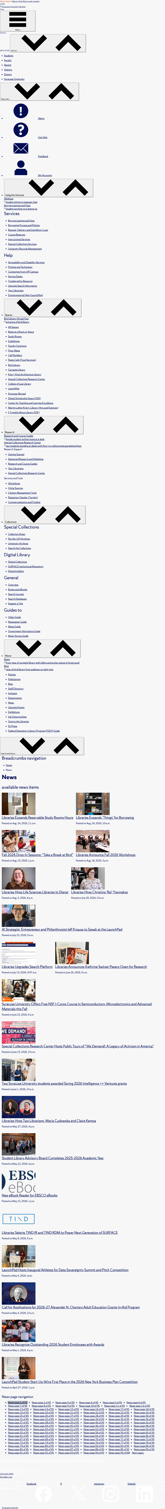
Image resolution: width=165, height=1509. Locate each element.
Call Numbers (15, 355)
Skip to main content (31, 1)
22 (94, 1412)
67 (18, 1439)
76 (94, 1442)
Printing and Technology (20, 267)
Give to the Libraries (18, 721)
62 (43, 1436)
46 (94, 1426)
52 (94, 1429)
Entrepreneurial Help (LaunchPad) (25, 295)
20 (43, 1412)
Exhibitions (14, 341)
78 (144, 1442)
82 (94, 1446)
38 (43, 1422)
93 (68, 1452)
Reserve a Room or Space (21, 331)
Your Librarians (15, 290)
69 (68, 1439)
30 (144, 1416)
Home (9, 765)
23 (119, 1412)
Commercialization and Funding (24, 502)
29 (119, 1416)
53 (119, 1429)
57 (68, 1432)
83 (119, 1446)
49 (18, 1429)
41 (119, 1422)
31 (18, 1419)
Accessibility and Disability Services (26, 262)
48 (144, 1426)
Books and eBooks (17, 589)
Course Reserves (16, 234)
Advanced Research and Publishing (25, 459)
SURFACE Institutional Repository (25, 566)
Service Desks (15, 276)
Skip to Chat (17, 1)
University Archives (18, 543)
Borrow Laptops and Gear (21, 220)
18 (144, 1409)
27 (68, 1416)
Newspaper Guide (17, 622)
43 (18, 1426)
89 (119, 1449)
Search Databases (17, 599)
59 (119, 1432)
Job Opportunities (17, 716)
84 (144, 1446)
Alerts (41, 118)
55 (18, 1432)
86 (43, 1449)
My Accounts (45, 175)
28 (94, 1416)
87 (68, 1449)
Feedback (43, 156)
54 (144, 1429)
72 (144, 1439)
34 (94, 1419)
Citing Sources (15, 488)
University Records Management (25, 248)
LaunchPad (13, 388)
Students (8, 55)
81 (68, 1446)
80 (43, 1446)
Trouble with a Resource (20, 281)
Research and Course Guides (22, 463)
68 (43, 1439)
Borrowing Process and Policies (24, 225)
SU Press (12, 726)
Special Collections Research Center (26, 379)
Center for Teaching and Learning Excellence (30, 403)
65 (119, 1436)
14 (43, 1409)
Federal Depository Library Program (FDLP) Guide (34, 731)
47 (119, 1426)
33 (68, 1419)
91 (18, 1452)
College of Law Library (19, 384)
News (11, 702)
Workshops (14, 483)
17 (119, 1409)
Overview (13, 584)
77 (119, 1442)
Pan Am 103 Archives (19, 538)
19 (18, 1412)
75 (68, 1442)
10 (89, 1406)
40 (94, 1422)
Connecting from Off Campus (23, 271)
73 (18, 1442)
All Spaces (13, 327)
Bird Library (14, 365)
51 (68, 1429)
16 (94, 1409)
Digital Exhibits (16, 571)
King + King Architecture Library (24, 374)
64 (94, 1436)
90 (144, 1449)
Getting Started (16, 454)
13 (18, 1409)
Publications (14, 679)
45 (68, 1426)
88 (94, 1449)
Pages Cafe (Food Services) (22, 360)
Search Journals (16, 594)
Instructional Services (19, 239)
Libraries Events (16, 707)
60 (144, 1432)
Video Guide (14, 617)
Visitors (8, 69)
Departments (15, 698)
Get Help (42, 137)
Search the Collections (19, 548)
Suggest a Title (15, 603)
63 (68, 1436)
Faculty (8, 60)
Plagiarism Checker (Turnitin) (23, 497)
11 (114, 1406)
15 (68, 1409)
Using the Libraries (14, 195)
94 (94, 1452)
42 (144, 1422)
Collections (11, 522)
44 (43, 1426)
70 (94, 1439)
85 (18, 1449)
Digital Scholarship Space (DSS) (24, 398)
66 (144, 1436)
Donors (8, 74)
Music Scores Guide (18, 636)
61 (18, 1436)
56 (43, 1432)
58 (94, 1432)
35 (119, 1419)
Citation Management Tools (22, 492)
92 (43, 1452)
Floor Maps (14, 350)
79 (18, 1446)
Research (10, 432)
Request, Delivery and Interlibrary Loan (28, 230)
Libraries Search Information (22, 285)
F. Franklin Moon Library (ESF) (24, 412)
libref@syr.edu (6, 1477)
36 (144, 1419)
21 (68, 1412)
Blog (10, 684)
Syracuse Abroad (17, 393)
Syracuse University (14, 79)
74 (43, 1442)
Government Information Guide (24, 631)
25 (18, 1416)
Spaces (9, 315)
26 (43, 1416)
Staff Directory (16, 688)
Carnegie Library (16, 369)
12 (139, 1406)
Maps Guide (14, 626)
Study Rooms (15, 336)
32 (43, 1419)
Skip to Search (6, 1)
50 (43, 1429)
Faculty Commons (17, 346)
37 (18, 1422)
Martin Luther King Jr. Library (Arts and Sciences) (33, 407)
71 (119, 1439)
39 (68, 1422)
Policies (12, 674)
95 (119, 1452)
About (8, 655)
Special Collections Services (22, 244)
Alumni (7, 65)
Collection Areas (16, 534)
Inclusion (12, 693)
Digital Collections (17, 561)
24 (144, 1412)
